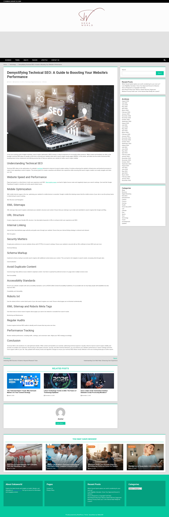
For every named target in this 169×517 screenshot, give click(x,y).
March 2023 (125, 175)
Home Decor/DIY (126, 206)
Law (123, 208)
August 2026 (125, 101)
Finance (124, 201)
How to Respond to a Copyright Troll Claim (134, 87)
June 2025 (125, 127)
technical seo (38, 82)
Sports (124, 214)
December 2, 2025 (86, 395)
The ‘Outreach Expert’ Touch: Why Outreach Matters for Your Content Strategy (21, 391)
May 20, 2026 (51, 468)
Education (124, 195)
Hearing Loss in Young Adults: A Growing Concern (145, 466)
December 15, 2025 (50, 395)
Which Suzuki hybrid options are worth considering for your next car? (141, 84)
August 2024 (125, 145)
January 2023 (126, 178)
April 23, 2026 (132, 468)
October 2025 (126, 119)
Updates (124, 223)
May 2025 (124, 128)
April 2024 (125, 152)
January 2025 (126, 136)
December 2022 (126, 180)
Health (26, 60)
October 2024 (126, 141)
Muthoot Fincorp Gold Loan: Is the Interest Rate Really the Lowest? (140, 91)
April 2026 (125, 108)
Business (8, 60)
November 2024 (126, 140)
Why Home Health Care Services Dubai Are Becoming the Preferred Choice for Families (103, 465)
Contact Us (55, 60)
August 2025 (125, 123)
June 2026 (125, 104)
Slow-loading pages (51, 182)
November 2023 (126, 160)
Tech (123, 216)
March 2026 (125, 110)
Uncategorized (126, 221)
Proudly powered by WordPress (75, 514)
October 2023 (126, 162)
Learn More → (60, 423)
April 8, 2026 (11, 395)
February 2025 (126, 134)
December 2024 (126, 138)
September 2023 (126, 164)
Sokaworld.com (17, 490)
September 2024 (126, 143)
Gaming (124, 203)
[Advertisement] (84, 44)
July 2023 (124, 167)
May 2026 (124, 106)
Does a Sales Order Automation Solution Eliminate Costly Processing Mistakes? (94, 391)
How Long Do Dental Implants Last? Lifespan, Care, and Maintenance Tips (22, 465)
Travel (17, 60)
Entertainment (126, 197)
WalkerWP (100, 514)
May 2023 (124, 171)
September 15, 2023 (19, 82)
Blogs (123, 190)
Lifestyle (44, 60)
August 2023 (125, 165)
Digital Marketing (126, 194)
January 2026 (126, 114)
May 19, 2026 (92, 468)
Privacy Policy (50, 490)
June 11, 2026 (11, 468)
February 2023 (126, 176)
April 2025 (125, 130)
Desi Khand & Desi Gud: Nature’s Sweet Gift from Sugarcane (139, 89)
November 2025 (126, 117)
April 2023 (125, 173)
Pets (123, 212)
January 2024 (126, 156)
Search (124, 69)
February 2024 (126, 154)
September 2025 (126, 121)
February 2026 (126, 112)
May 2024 (124, 151)
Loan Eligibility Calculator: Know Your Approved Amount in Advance (140, 86)
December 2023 (126, 158)
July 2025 (124, 125)
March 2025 (125, 132)
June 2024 (125, 149)
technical (40, 168)
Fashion (34, 60)
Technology (28, 82)
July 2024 (124, 147)
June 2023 (125, 169)
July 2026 (124, 103)
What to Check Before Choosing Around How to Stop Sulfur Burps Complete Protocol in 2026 (63, 465)
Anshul (10, 82)
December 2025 (126, 116)
